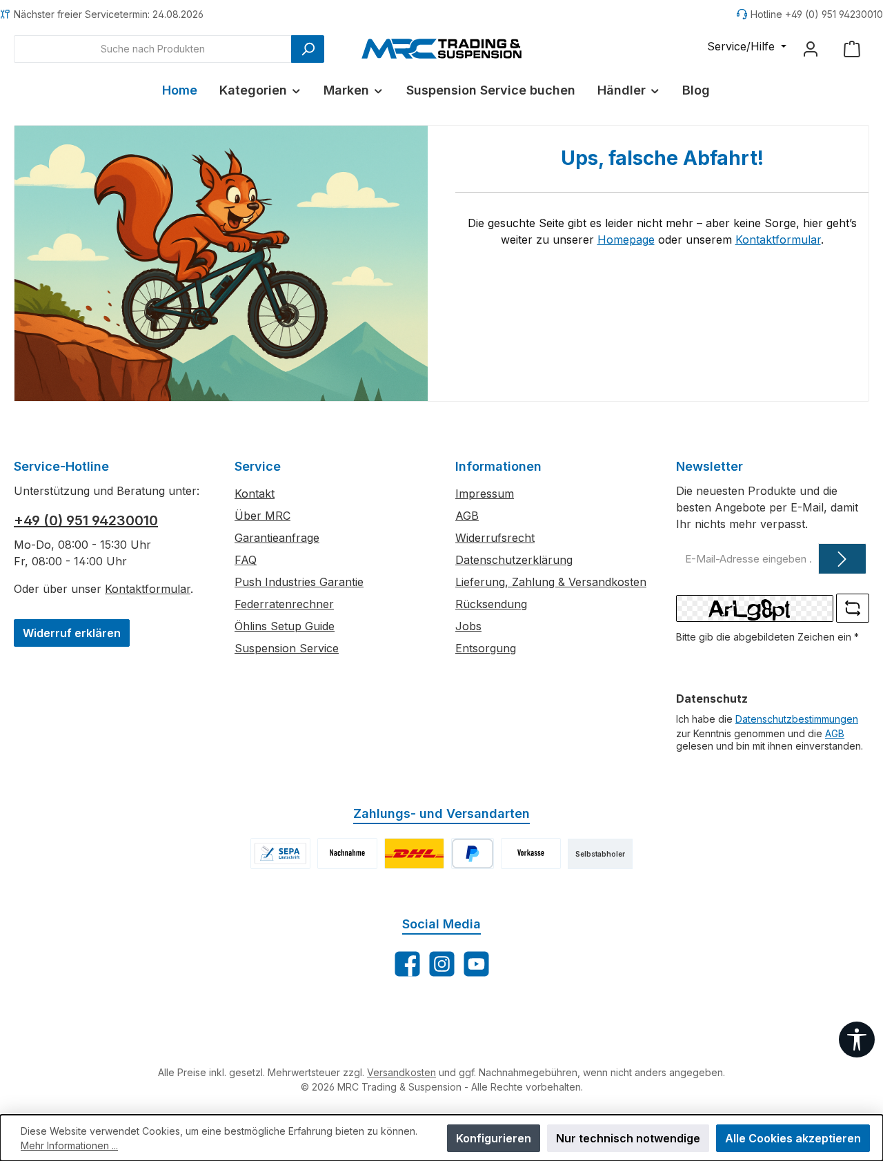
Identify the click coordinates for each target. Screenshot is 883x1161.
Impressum (484, 493)
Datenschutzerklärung (514, 560)
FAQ (246, 560)
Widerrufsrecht (495, 538)
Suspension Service (287, 648)
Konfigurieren (493, 1138)
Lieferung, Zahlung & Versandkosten (550, 582)
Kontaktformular (778, 239)
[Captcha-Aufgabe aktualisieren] (852, 608)
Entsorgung (485, 648)
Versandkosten (401, 1072)
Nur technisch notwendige (628, 1138)
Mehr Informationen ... (69, 1145)
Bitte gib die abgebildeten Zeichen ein (767, 637)
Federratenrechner (284, 604)
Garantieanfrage (277, 538)
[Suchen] (307, 49)
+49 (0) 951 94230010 (86, 520)
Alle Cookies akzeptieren (793, 1138)
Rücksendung (491, 604)
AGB (467, 516)
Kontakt (255, 493)
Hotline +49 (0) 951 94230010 (817, 14)
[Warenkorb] (852, 49)
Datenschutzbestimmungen (796, 719)
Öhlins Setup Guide (285, 626)
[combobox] (153, 49)
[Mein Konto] (810, 49)
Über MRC (262, 516)
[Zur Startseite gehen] (441, 49)
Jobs (468, 626)
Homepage (626, 239)
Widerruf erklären (72, 633)
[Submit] (842, 558)
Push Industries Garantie (299, 582)
